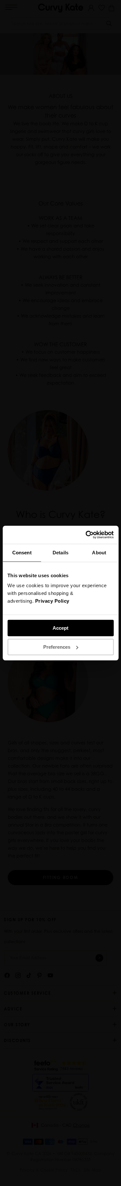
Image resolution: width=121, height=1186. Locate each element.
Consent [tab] (22, 552)
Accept (60, 628)
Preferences (56, 647)
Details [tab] (60, 552)
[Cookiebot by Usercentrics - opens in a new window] (86, 535)
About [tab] (99, 552)
